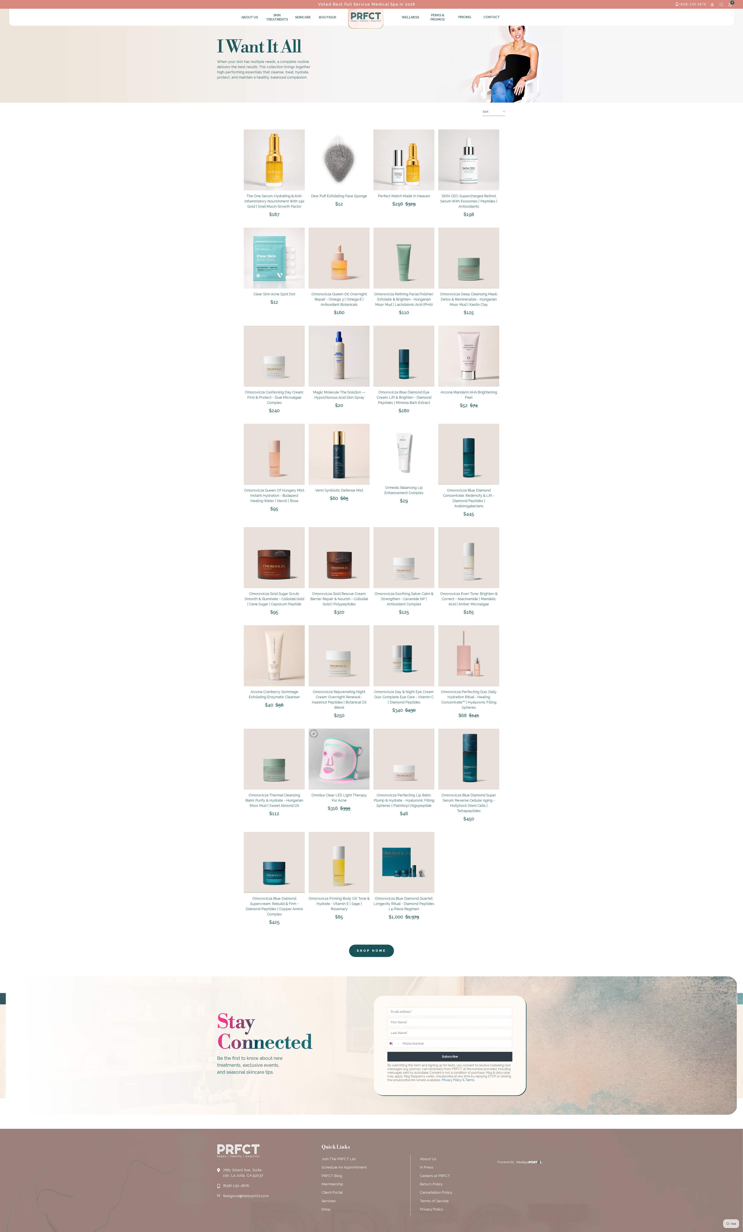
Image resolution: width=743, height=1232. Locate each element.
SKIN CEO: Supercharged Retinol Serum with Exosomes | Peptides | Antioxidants (468, 201)
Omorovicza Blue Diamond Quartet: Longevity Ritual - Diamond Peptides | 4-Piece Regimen (404, 903)
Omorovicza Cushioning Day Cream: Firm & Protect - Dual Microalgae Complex (274, 397)
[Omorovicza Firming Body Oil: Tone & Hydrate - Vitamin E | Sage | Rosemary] (339, 862)
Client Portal (332, 1192)
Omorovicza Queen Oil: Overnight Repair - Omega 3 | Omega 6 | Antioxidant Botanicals (339, 299)
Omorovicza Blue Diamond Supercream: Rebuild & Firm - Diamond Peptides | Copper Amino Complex (274, 906)
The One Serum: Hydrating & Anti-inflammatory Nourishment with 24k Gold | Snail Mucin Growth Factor (274, 201)
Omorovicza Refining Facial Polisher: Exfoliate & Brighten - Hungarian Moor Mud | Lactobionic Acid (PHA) (404, 299)
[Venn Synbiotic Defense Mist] (339, 454)
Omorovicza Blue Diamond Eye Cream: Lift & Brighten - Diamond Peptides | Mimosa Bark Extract (404, 397)
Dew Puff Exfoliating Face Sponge (339, 196)
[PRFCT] (366, 17)
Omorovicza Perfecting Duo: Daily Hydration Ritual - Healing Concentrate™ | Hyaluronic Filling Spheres (468, 699)
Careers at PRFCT (435, 1176)
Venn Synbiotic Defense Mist (339, 490)
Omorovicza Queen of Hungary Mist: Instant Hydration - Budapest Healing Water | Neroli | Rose (274, 495)
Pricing (464, 17)
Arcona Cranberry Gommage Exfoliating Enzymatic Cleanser (274, 694)
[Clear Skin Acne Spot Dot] (274, 258)
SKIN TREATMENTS (276, 17)
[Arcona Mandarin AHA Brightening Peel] (468, 356)
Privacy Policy (452, 1080)
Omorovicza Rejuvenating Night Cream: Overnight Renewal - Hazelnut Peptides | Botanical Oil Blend (339, 699)
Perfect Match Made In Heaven (404, 196)
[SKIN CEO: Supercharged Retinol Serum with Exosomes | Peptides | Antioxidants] (468, 159)
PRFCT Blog (332, 1176)
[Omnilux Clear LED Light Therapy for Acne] (339, 759)
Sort (485, 111)
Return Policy (431, 1184)
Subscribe (450, 1056)
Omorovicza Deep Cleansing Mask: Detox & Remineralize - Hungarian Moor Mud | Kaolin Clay (468, 299)
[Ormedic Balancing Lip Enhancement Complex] (403, 453)
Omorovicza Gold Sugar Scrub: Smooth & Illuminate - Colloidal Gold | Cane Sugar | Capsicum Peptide (274, 599)
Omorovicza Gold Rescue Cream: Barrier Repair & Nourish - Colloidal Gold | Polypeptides (339, 599)
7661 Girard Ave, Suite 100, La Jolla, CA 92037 (243, 1172)
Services (329, 1201)
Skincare (303, 17)
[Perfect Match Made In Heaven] (403, 159)
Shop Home (371, 951)
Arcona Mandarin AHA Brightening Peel (469, 394)
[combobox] (394, 1043)
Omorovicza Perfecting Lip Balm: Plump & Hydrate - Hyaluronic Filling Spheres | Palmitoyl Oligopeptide (404, 800)
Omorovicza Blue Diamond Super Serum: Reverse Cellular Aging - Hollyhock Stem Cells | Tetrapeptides (469, 803)
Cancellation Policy (436, 1192)
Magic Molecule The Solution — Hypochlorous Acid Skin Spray (339, 394)
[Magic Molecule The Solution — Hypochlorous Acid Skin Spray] (339, 356)
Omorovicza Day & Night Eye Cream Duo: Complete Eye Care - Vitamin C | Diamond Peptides (404, 697)
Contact (492, 17)
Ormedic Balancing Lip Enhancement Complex (403, 490)
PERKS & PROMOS (438, 17)
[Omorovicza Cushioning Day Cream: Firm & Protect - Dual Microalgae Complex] (274, 356)
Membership (332, 1184)
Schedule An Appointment (344, 1167)
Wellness (410, 17)
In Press (426, 1167)
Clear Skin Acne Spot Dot (274, 294)
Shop (326, 1209)
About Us (249, 17)
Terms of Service (434, 1201)
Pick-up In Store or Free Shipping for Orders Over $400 (366, 4)
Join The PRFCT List (339, 1159)
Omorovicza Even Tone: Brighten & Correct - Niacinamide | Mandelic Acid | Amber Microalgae (468, 599)
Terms (469, 1080)
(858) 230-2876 (692, 4)
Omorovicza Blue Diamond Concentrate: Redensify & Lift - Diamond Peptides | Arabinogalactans (468, 498)
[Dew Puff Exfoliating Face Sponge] (339, 159)
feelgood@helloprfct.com (246, 1196)
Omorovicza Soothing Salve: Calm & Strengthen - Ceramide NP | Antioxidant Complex (404, 599)
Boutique (327, 17)
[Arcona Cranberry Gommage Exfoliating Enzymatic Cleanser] (274, 655)
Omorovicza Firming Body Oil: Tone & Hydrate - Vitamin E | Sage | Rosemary (339, 903)
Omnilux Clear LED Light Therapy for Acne (339, 797)
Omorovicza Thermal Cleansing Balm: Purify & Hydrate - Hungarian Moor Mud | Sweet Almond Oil (274, 800)
